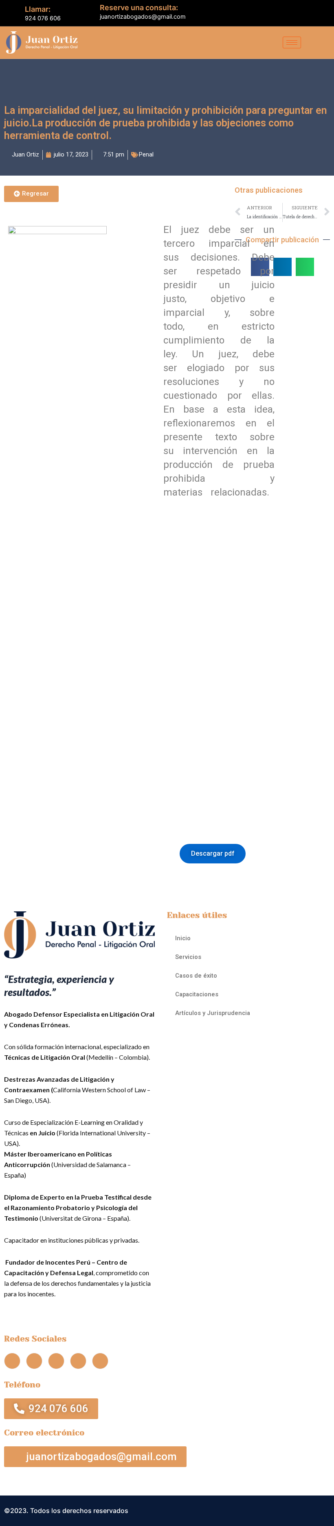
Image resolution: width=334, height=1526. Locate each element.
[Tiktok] (78, 1361)
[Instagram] (326, 13)
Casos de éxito (196, 975)
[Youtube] (56, 1361)
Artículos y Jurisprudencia (212, 1013)
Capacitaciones (196, 994)
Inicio (183, 938)
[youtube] (298, 13)
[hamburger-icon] (292, 42)
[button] (282, 267)
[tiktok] (312, 13)
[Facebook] (270, 13)
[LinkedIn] (284, 13)
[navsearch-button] (318, 43)
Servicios (188, 957)
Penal (146, 154)
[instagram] (100, 1361)
